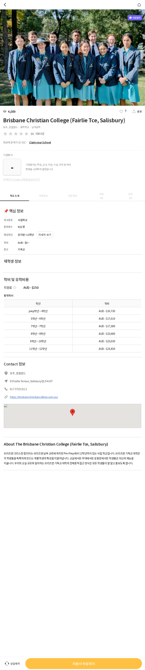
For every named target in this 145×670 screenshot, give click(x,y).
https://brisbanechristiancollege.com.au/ (34, 397)
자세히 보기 (44, 235)
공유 (139, 111)
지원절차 (136, 17)
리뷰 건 (39, 134)
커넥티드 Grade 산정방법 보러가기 (21, 179)
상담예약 (15, 663)
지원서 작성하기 (83, 663)
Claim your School (40, 142)
